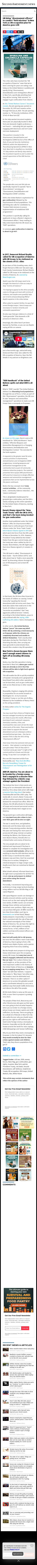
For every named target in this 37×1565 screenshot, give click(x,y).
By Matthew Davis (21, 1516)
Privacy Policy (15, 1550)
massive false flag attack (13, 792)
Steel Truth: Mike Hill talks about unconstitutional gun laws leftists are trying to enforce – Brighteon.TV (21, 1402)
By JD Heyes (19, 1369)
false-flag (11, 1062)
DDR (22, 1059)
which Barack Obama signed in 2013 (16, 531)
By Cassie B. (19, 1397)
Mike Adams (15, 28)
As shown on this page (11, 438)
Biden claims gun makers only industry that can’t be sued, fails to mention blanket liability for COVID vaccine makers (22, 1440)
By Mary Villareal (21, 1406)
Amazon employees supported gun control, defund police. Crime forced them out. (21, 1419)
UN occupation (13, 1071)
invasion (11, 1064)
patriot (24, 1064)
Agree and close (17, 1554)
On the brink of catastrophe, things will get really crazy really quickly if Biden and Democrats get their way (21, 1486)
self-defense (17, 1069)
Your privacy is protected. (11, 1106)
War (10, 1074)
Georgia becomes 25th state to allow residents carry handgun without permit (21, 1393)
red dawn (19, 1066)
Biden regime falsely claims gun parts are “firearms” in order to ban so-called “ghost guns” (22, 1384)
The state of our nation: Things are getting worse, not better (20, 1457)
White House (17, 1074)
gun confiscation (22, 1062)
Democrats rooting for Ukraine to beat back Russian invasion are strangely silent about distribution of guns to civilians (22, 1466)
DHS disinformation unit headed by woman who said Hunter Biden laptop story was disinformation (21, 1374)
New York (18, 1064)
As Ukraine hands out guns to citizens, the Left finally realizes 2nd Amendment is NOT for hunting (22, 1477)
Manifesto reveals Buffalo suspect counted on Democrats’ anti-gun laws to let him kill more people (21, 1356)
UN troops (23, 1071)
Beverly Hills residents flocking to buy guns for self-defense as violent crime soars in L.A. (22, 1505)
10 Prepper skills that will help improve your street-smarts (20, 1411)
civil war (17, 1059)
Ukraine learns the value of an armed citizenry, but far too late (21, 1450)
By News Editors (21, 1350)
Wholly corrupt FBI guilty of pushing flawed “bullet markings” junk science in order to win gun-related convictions (22, 1495)
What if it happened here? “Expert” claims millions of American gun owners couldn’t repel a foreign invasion (21, 1429)
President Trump (9, 1066)
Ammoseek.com (8, 914)
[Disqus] (18, 1211)
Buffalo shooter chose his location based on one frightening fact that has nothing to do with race (22, 1365)
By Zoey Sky (20, 1414)
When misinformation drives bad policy (22, 1349)
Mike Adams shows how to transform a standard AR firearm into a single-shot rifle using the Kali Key (22, 1521)
